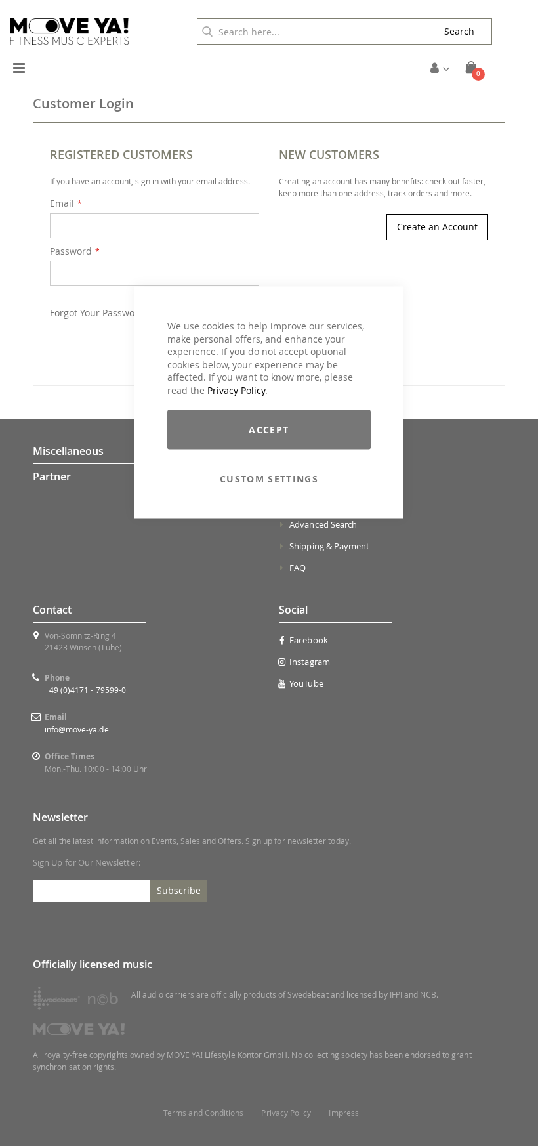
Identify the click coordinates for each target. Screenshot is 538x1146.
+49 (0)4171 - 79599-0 (85, 690)
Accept (269, 429)
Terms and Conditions (203, 1113)
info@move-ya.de (77, 729)
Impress (343, 1113)
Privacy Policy (236, 389)
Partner (52, 476)
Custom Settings (269, 478)
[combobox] (311, 31)
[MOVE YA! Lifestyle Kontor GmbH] (69, 31)
